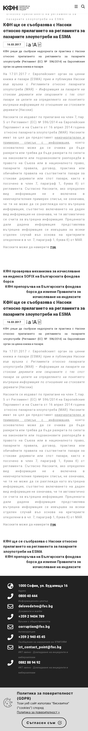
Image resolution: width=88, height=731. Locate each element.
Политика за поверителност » (38, 712)
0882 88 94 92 (29, 662)
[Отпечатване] (39, 44)
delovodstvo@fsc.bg (35, 606)
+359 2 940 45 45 (31, 637)
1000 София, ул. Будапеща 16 (42, 586)
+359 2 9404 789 (31, 616)
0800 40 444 (27, 596)
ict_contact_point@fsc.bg (39, 647)
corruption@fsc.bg (34, 627)
